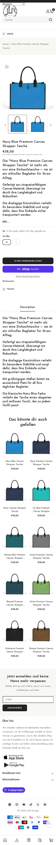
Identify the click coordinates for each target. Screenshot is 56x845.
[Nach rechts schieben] (50, 125)
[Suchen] (39, 840)
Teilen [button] (10, 288)
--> (28, 421)
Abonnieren (15, 707)
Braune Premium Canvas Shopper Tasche (41, 650)
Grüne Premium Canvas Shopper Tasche (41, 603)
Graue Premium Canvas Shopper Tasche (41, 556)
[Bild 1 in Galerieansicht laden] (17, 124)
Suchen (50, 19)
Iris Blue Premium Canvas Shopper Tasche (41, 509)
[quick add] (23, 432)
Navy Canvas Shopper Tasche (14, 509)
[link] (5, 841)
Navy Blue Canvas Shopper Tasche (15, 462)
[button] (51, 11)
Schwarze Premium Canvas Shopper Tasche (15, 650)
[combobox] (28, 20)
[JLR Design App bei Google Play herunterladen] (28, 764)
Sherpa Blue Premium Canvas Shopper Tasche (14, 556)
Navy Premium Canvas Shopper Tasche (41, 462)
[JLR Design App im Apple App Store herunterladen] (28, 757)
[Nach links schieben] (5, 125)
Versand (14, 154)
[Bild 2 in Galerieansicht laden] (37, 124)
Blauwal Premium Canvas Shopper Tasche (14, 603)
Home (6, 44)
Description (27, 307)
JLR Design (33, 810)
